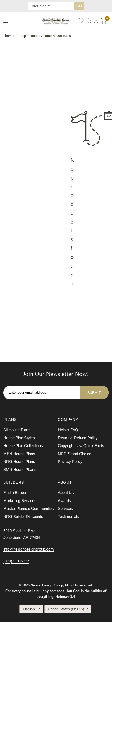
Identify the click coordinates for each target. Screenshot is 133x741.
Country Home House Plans (51, 36)
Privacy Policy (70, 461)
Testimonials (68, 516)
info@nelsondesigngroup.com (28, 549)
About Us (66, 492)
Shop (22, 36)
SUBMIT (94, 392)
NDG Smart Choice (74, 453)
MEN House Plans (19, 453)
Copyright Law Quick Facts (81, 445)
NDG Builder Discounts (23, 516)
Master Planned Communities (28, 508)
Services (65, 508)
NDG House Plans (19, 461)
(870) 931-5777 (16, 561)
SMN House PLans (19, 469)
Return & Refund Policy (78, 438)
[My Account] (95, 21)
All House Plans (16, 430)
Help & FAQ (68, 430)
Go (79, 6)
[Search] (88, 21)
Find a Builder (14, 492)
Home (9, 36)
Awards (64, 500)
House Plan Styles (19, 438)
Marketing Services (19, 500)
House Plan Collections (23, 445)
